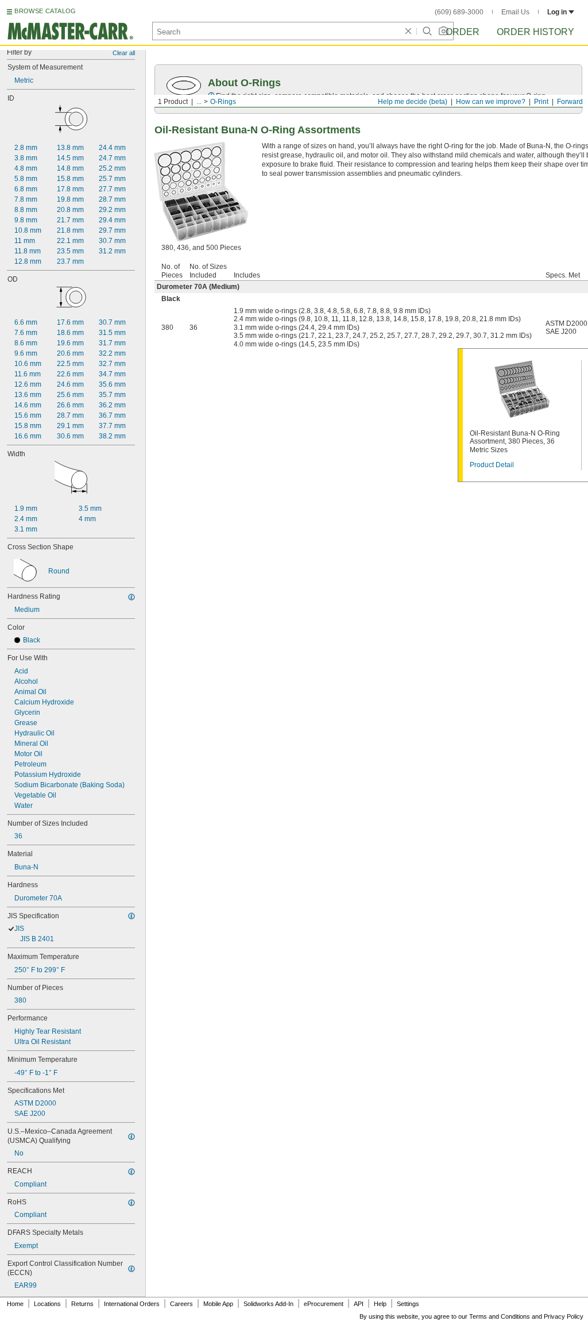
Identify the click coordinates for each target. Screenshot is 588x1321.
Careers (181, 1303)
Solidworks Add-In (268, 1303)
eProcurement (323, 1303)
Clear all (124, 52)
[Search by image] (443, 31)
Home (15, 1303)
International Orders (132, 1303)
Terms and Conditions (499, 1316)
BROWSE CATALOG (45, 10)
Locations (47, 1303)
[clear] (408, 31)
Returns (82, 1303)
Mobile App (218, 1303)
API (358, 1303)
